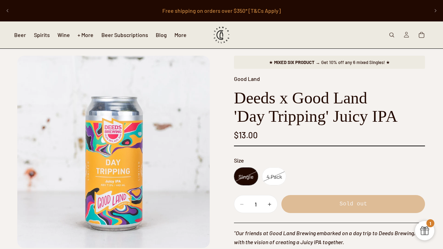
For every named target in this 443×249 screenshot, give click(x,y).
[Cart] (421, 35)
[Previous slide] (7, 10)
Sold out (353, 204)
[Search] (391, 35)
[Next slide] (435, 10)
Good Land (247, 78)
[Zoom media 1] (113, 152)
